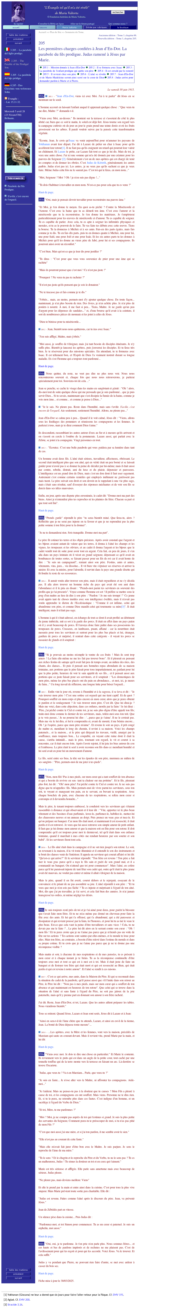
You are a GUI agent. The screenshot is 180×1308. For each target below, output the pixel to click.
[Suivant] (18, 43)
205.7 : (86, 75)
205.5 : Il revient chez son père (59, 74)
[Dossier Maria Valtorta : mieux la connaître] (69, 28)
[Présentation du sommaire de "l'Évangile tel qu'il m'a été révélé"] (42, 28)
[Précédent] (18, 39)
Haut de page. (46, 366)
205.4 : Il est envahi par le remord (115, 70)
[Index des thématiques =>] (16, 182)
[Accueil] (18, 21)
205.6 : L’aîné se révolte (93, 74)
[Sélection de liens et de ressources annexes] (123, 28)
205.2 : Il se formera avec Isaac (105, 67)
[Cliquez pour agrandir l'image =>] (18, 164)
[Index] (18, 35)
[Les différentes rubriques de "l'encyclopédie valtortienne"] (96, 28)
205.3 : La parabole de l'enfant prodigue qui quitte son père (86, 69)
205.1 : (64, 67)
